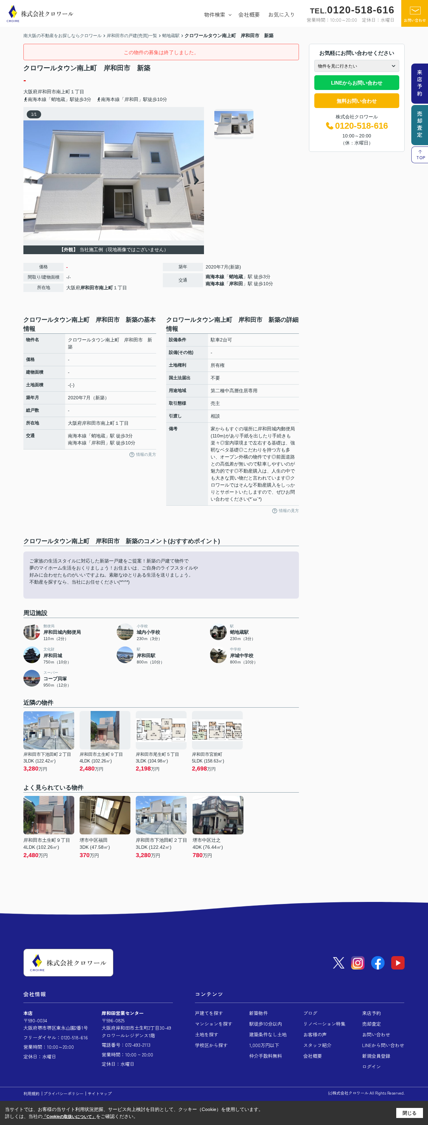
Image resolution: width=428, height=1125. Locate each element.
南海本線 (215, 276)
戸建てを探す (209, 1013)
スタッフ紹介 (317, 1045)
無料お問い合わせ (357, 101)
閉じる (410, 1113)
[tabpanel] (255, 124)
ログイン (371, 1066)
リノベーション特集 (324, 1023)
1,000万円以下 (264, 1045)
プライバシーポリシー (63, 1093)
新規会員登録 (376, 1055)
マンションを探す (213, 1023)
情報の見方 (146, 454)
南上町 (63, 91)
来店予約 (371, 1013)
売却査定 (371, 1023)
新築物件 (258, 1013)
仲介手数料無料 (265, 1055)
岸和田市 (46, 91)
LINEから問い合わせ (383, 1045)
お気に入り (281, 14)
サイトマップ (100, 1093)
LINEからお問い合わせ (357, 83)
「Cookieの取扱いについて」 (69, 1116)
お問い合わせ (415, 20)
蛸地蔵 (236, 276)
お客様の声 (315, 1034)
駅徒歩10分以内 (265, 1023)
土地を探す (206, 1034)
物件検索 (214, 14)
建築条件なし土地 (268, 1034)
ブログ (310, 1013)
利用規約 (31, 1093)
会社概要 (249, 14)
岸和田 (236, 283)
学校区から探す (211, 1045)
